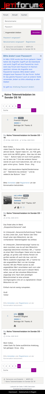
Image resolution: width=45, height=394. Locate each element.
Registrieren (30, 42)
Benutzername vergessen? (13, 42)
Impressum (13, 392)
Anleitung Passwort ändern (23, 87)
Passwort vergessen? (11, 38)
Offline (21, 118)
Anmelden (36, 32)
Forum (5, 15)
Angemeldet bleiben (13, 32)
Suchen (24, 15)
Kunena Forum (27, 389)
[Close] (40, 56)
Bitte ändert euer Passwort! (17, 56)
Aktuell (14, 15)
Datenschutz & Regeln (27, 392)
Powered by (17, 389)
